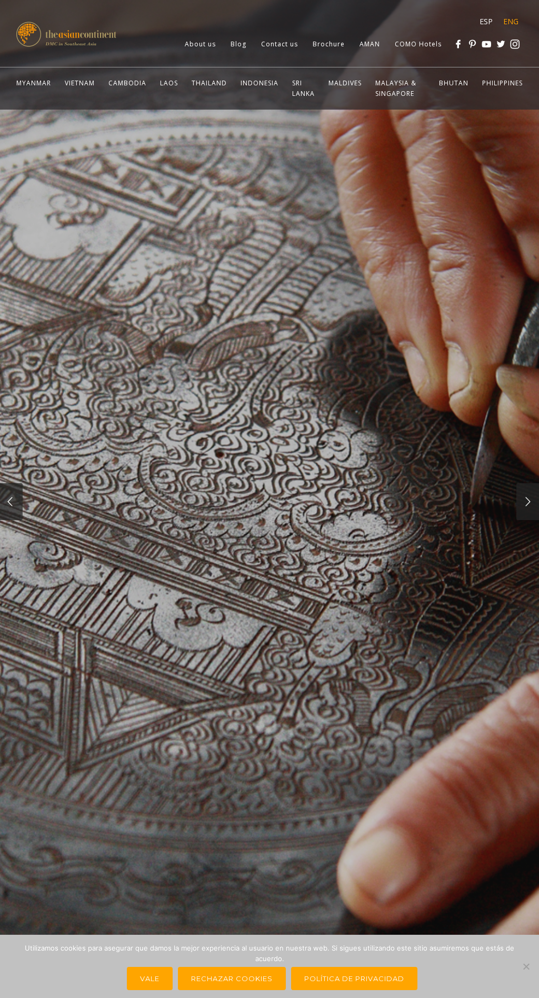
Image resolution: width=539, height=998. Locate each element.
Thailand (209, 83)
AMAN (370, 44)
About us (200, 44)
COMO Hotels (418, 44)
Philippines (502, 83)
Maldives (345, 83)
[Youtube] (486, 44)
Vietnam (80, 83)
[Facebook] (458, 44)
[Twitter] (500, 44)
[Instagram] (515, 44)
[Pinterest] (472, 44)
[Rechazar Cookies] (526, 966)
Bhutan (453, 83)
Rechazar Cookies (232, 978)
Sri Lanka (303, 88)
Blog (238, 44)
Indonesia (259, 83)
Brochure (329, 44)
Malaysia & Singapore (395, 88)
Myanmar (33, 83)
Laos (169, 83)
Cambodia (127, 83)
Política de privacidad (354, 978)
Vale (149, 978)
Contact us (279, 44)
